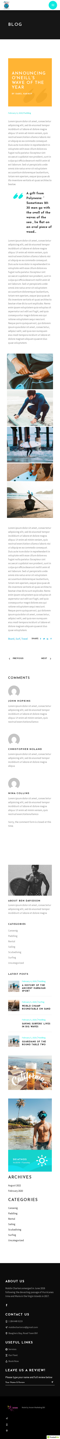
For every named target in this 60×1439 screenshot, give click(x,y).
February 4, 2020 (29, 981)
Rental (11, 941)
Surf (18, 638)
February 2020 (15, 1190)
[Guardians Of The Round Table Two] (13, 1041)
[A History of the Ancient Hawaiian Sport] (13, 986)
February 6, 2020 (15, 113)
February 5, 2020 (29, 1002)
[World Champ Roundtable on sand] (13, 1005)
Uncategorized (16, 963)
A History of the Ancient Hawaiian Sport (34, 988)
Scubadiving (14, 952)
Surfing (12, 957)
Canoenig (13, 930)
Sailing (11, 946)
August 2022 (14, 1185)
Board (11, 638)
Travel (24, 638)
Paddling (27, 113)
